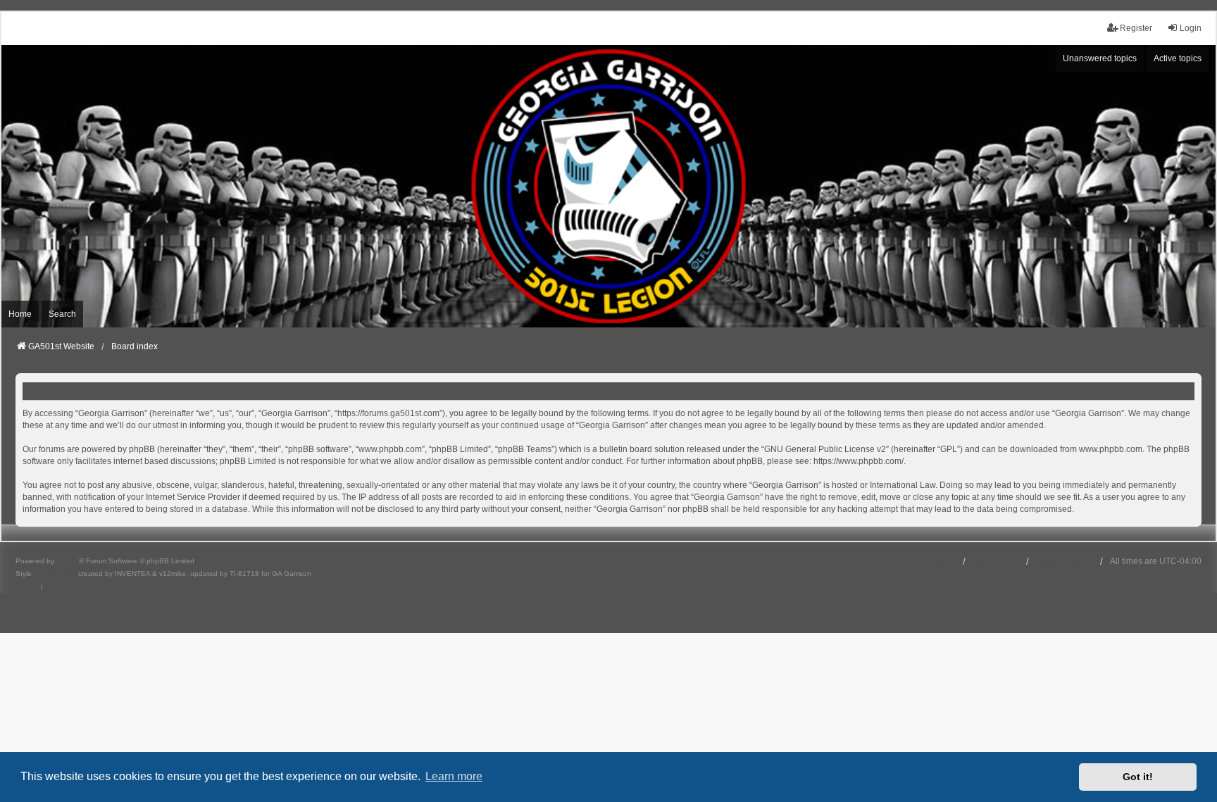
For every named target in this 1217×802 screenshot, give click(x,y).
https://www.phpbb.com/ (858, 461)
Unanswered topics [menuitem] (1100, 58)
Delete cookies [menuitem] (1064, 561)
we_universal (55, 573)
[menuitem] (27, 586)
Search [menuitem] (62, 314)
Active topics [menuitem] (1178, 58)
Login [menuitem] (1191, 28)
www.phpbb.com (1110, 449)
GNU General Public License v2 (825, 449)
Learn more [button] (453, 776)
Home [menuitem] (20, 314)
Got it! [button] (1138, 776)
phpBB (67, 561)
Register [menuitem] (1136, 28)
